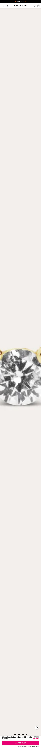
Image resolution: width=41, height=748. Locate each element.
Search (7, 6)
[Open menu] (3, 6)
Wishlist (34, 6)
